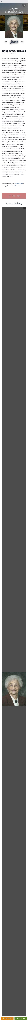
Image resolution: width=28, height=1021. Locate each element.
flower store (18, 186)
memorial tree (19, 183)
